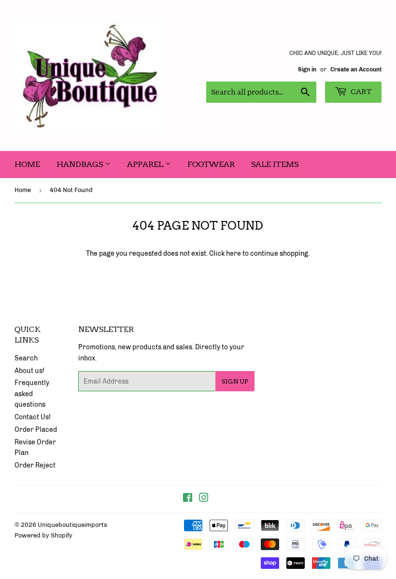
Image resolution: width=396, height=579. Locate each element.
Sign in (307, 69)
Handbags (81, 164)
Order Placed (35, 430)
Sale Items (274, 164)
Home (27, 164)
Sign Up (235, 381)
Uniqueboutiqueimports (72, 524)
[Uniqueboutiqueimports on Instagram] (204, 499)
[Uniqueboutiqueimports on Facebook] (188, 499)
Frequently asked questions (31, 394)
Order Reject (35, 465)
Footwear (211, 164)
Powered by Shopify (43, 535)
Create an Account (356, 69)
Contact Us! (32, 417)
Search (26, 358)
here (233, 253)
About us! (29, 371)
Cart (360, 91)
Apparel (146, 164)
